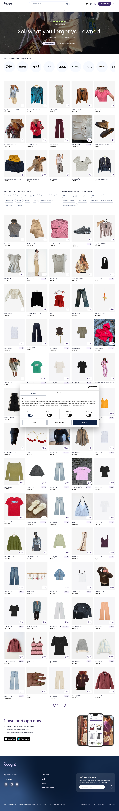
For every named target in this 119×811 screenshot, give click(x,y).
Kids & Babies (20, 10)
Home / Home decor (69, 205)
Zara (43, 279)
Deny (34, 422)
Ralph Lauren (9, 205)
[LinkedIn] (11, 784)
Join (109, 787)
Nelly (54, 196)
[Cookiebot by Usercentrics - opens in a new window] (89, 387)
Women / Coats (97, 196)
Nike (88, 244)
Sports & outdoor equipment (61, 10)
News (43, 783)
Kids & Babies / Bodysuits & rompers (101, 200)
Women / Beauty (68, 196)
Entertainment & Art (46, 10)
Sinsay (18, 196)
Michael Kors (44, 196)
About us (45, 774)
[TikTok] (17, 784)
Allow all (84, 422)
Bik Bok (19, 200)
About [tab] (86, 393)
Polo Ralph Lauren (45, 200)
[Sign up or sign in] (95, 3)
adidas (27, 200)
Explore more (59, 705)
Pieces (20, 205)
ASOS (34, 196)
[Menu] (91, 3)
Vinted (88, 144)
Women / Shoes (83, 196)
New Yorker (9, 196)
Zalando (64, 626)
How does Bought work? (66, 44)
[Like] (22, 105)
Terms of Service (99, 804)
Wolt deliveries (47, 787)
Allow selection (59, 422)
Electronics (35, 10)
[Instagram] (6, 784)
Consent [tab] (33, 393)
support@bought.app (57, 804)
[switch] (49, 415)
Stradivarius (9, 200)
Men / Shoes (82, 200)
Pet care (74, 10)
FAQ (43, 779)
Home (28, 10)
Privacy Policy (111, 804)
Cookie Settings (85, 804)
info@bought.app (35, 804)
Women (7, 10)
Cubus (27, 196)
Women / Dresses (68, 200)
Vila (35, 200)
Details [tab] (59, 393)
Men (13, 10)
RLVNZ (110, 348)
